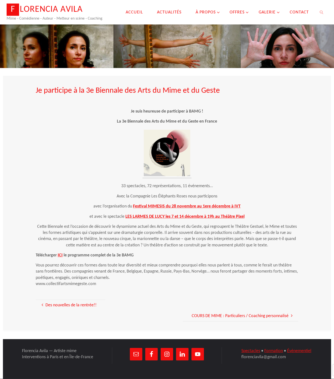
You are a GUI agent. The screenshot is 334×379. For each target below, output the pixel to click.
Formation (273, 351)
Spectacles (250, 351)
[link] (321, 12)
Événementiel (299, 351)
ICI (60, 255)
